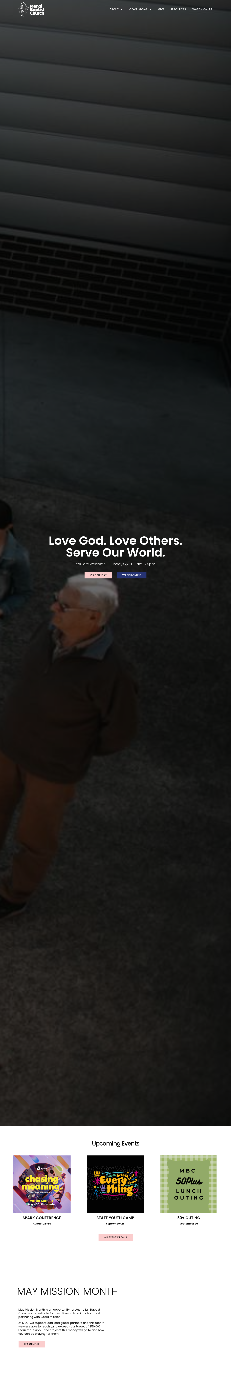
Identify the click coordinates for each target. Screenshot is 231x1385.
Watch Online (202, 9)
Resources (178, 9)
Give (161, 9)
